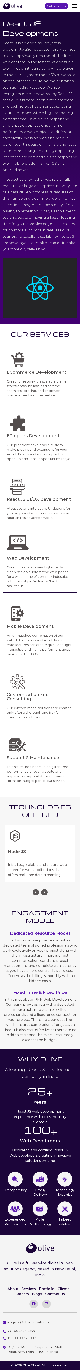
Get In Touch (56, 6)
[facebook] (33, 1304)
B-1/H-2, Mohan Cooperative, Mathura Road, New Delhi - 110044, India (37, 1349)
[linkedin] (46, 1304)
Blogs (37, 1294)
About (12, 1289)
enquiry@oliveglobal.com (28, 1322)
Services (29, 1289)
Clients (64, 1289)
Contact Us (55, 1294)
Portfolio (46, 1289)
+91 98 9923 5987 (21, 1338)
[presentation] (36, 892)
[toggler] (74, 6)
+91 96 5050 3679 (21, 1331)
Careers (22, 1294)
